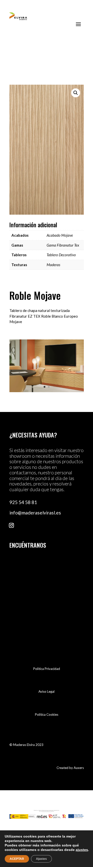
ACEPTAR (17, 859)
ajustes (82, 850)
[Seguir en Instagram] (11, 525)
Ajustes (41, 859)
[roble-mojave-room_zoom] (46, 390)
